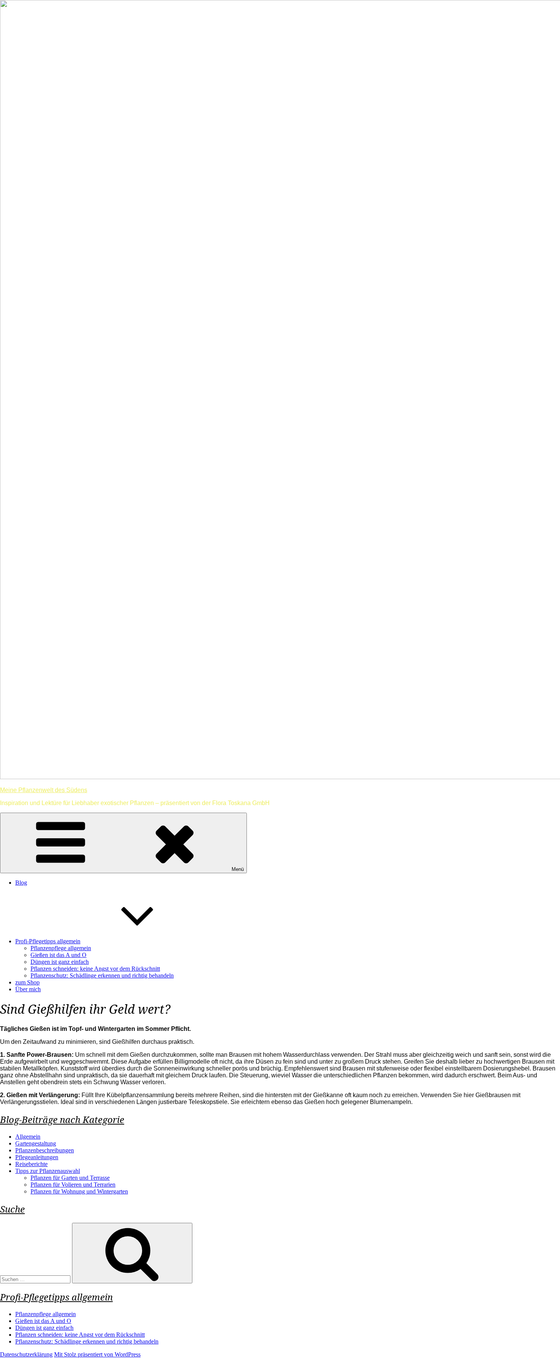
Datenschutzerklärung (26, 1354)
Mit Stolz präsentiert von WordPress (97, 1354)
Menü (238, 869)
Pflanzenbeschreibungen (44, 1150)
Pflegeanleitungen (36, 1157)
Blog (21, 882)
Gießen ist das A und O (58, 955)
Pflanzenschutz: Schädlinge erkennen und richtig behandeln (102, 975)
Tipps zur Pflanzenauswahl (47, 1171)
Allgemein (27, 1136)
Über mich (28, 989)
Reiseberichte (31, 1164)
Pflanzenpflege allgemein (60, 948)
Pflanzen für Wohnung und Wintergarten (79, 1191)
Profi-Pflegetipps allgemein (47, 941)
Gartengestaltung (35, 1143)
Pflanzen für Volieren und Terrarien (72, 1184)
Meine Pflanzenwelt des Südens (43, 790)
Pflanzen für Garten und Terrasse (70, 1177)
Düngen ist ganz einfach (59, 962)
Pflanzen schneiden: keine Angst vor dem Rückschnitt (95, 968)
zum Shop (27, 982)
